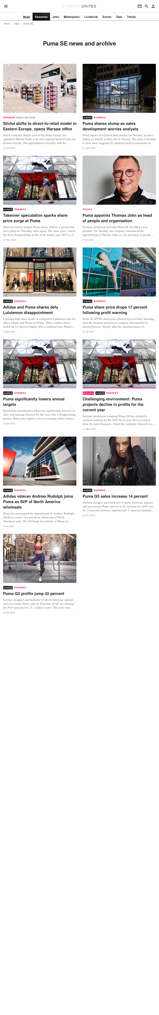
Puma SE (28, 23)
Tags (17, 23)
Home (7, 23)
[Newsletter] (139, 6)
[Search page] (146, 6)
